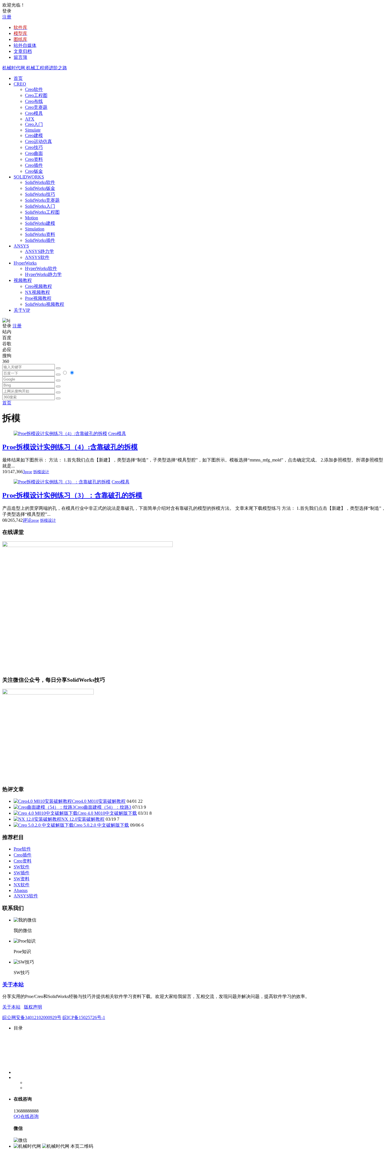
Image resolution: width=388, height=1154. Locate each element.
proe (28, 472)
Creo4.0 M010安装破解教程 (99, 801)
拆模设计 (41, 472)
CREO (20, 84)
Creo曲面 (34, 153)
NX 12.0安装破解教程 (83, 819)
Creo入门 (34, 124)
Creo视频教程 (38, 286)
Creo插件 (34, 165)
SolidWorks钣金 (40, 188)
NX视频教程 (37, 292)
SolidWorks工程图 (42, 212)
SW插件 (22, 872)
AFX (29, 119)
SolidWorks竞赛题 (42, 200)
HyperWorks (25, 263)
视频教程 (23, 280)
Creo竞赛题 (36, 107)
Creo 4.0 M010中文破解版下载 (107, 813)
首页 (18, 78)
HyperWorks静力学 (43, 274)
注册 (6, 16)
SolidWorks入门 (40, 206)
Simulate (33, 130)
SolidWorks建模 (40, 223)
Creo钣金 (34, 171)
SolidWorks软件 (40, 182)
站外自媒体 (25, 45)
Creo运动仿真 (38, 141)
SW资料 (22, 878)
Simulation (34, 228)
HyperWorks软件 (41, 268)
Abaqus (21, 890)
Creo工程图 (36, 95)
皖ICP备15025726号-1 (83, 1017)
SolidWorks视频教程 (44, 304)
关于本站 (13, 984)
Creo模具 (34, 113)
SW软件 (22, 866)
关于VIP (22, 310)
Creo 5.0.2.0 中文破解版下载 (101, 825)
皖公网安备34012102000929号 (31, 1017)
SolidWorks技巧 (40, 194)
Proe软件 (22, 849)
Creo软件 (34, 89)
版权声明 (33, 1007)
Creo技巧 (34, 147)
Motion (31, 217)
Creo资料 (34, 159)
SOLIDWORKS (29, 176)
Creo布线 (34, 101)
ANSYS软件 (37, 257)
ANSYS (21, 246)
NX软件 (22, 884)
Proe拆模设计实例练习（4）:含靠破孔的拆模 (70, 447)
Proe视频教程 (38, 298)
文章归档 (23, 51)
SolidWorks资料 (40, 234)
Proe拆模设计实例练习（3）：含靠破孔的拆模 (72, 495)
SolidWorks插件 (40, 240)
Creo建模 (34, 135)
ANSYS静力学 (39, 251)
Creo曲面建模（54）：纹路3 (103, 807)
